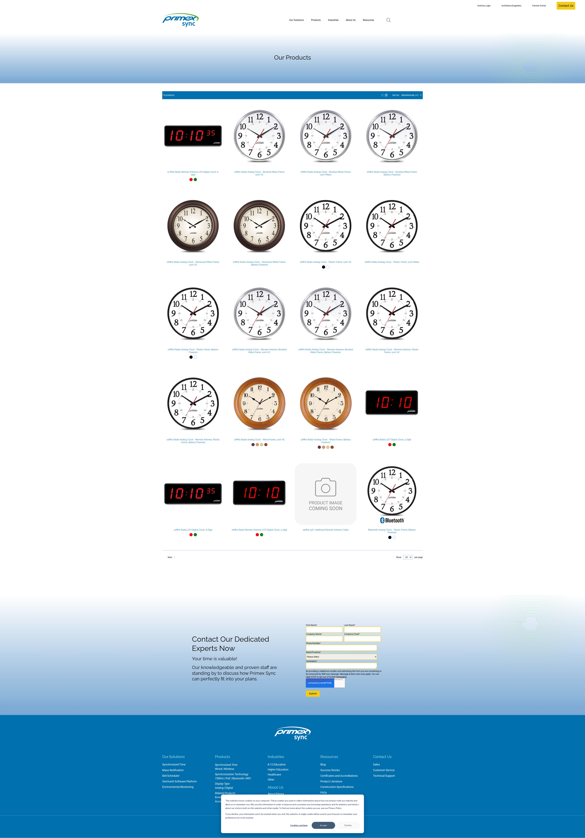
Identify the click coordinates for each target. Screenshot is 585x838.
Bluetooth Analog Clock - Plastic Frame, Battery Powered (392, 531)
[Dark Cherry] (253, 444)
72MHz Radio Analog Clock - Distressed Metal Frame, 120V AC (193, 263)
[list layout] (382, 95)
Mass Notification (173, 770)
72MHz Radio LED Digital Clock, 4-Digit (392, 439)
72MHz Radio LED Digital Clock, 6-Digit (193, 530)
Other (271, 779)
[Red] (191, 179)
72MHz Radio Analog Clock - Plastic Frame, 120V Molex (392, 262)
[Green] (195, 179)
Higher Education (278, 769)
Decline (348, 825)
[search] (388, 20)
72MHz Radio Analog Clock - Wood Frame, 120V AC (259, 439)
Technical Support (384, 775)
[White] (328, 267)
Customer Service (384, 770)
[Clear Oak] (261, 444)
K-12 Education (277, 764)
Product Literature (331, 781)
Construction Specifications (337, 786)
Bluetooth (238, 778)
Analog (219, 787)
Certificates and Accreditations (339, 775)
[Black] (323, 267)
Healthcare (274, 774)
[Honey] (257, 444)
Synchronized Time (174, 764)
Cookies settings (299, 825)
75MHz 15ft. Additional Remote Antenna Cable (326, 530)
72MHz (219, 778)
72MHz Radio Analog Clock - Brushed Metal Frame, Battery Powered (392, 173)
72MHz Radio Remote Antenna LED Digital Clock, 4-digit (259, 530)
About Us (275, 787)
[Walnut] (266, 444)
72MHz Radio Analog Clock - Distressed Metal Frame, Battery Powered (259, 263)
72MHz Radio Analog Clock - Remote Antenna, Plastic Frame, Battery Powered (193, 441)
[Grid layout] (386, 95)
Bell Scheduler (170, 775)
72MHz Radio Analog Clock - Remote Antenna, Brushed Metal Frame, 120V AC (259, 350)
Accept (323, 825)
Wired (218, 768)
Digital (229, 787)
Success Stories (330, 770)
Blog (323, 764)
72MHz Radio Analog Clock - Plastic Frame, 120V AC (325, 262)
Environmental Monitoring (177, 786)
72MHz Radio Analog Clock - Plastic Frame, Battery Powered (193, 350)
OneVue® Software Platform (179, 781)
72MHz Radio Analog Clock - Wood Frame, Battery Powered (326, 441)
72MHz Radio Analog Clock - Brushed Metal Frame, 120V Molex (325, 173)
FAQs (323, 792)
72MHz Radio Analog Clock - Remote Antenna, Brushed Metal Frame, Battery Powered (325, 350)
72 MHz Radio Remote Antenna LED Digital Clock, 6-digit (193, 173)
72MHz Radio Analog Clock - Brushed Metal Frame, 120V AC (259, 173)
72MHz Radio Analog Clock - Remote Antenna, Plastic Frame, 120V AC (391, 350)
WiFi (248, 778)
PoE (228, 778)
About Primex (276, 793)
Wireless (229, 768)
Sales (376, 764)
